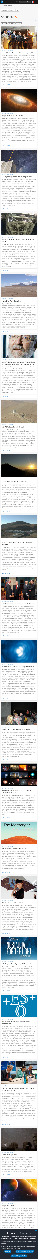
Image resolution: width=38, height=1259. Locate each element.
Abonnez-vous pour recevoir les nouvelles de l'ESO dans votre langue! (19, 20)
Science (21, 2)
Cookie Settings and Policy (19, 1256)
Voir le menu (7, 6)
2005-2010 (19, 23)
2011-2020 (11, 23)
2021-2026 (4, 23)
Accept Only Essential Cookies (24, 1251)
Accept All (8, 1251)
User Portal (27, 2)
